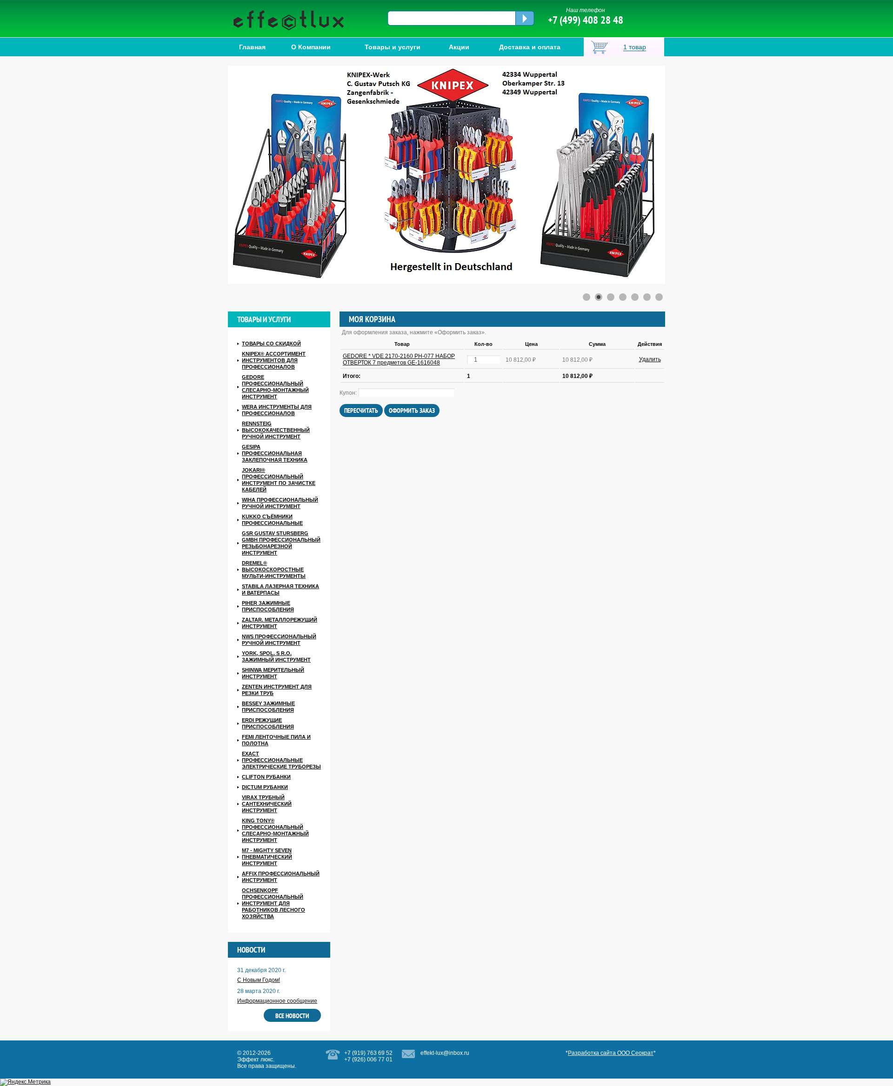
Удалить (650, 359)
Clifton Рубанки (266, 777)
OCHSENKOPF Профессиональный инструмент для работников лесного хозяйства (273, 903)
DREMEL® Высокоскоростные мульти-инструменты (274, 569)
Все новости (292, 1016)
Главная (252, 47)
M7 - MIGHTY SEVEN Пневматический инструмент (267, 857)
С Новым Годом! (258, 980)
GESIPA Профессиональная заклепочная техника (274, 453)
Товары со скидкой (271, 343)
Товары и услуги (392, 47)
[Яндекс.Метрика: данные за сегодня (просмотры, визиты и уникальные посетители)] (25, 1082)
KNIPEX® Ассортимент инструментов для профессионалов (274, 360)
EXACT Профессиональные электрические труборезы (281, 760)
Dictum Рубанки (265, 787)
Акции (459, 47)
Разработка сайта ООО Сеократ (610, 1053)
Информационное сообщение (277, 1001)
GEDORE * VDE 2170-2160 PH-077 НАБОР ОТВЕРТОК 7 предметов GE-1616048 (399, 359)
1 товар (634, 47)
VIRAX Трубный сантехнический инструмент (267, 804)
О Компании (311, 47)
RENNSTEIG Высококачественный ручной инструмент (276, 430)
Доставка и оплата (529, 47)
